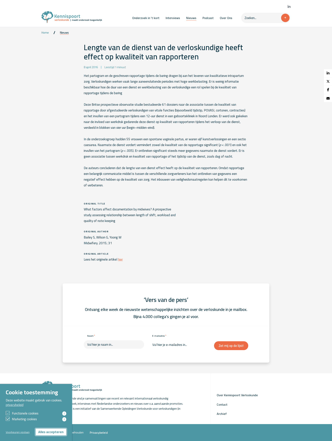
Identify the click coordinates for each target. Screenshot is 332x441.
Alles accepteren (51, 432)
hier (120, 259)
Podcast (208, 18)
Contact (222, 404)
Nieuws (191, 18)
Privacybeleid (99, 432)
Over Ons (226, 18)
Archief (222, 413)
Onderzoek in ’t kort (145, 18)
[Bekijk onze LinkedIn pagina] (289, 7)
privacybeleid (14, 405)
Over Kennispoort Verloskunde (237, 395)
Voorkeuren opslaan (18, 432)
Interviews (173, 18)
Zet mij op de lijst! (231, 346)
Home (45, 32)
